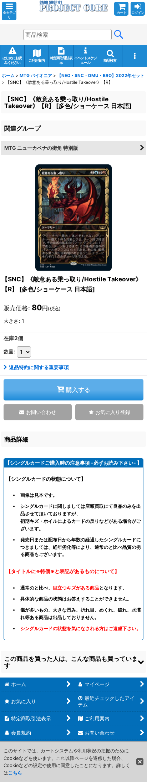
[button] (9, 11)
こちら (15, 773)
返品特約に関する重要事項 (39, 367)
